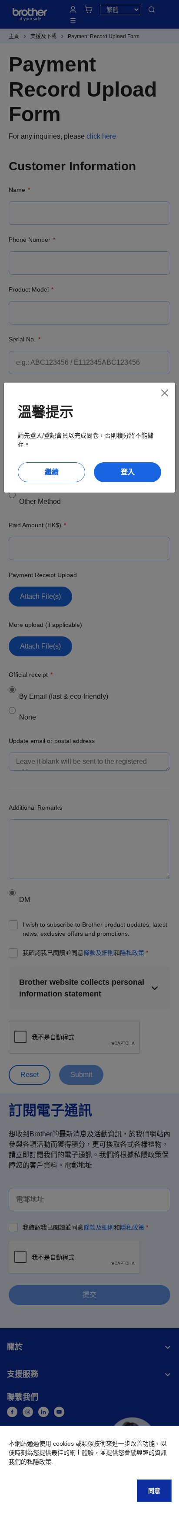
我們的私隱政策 (30, 1461)
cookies (63, 1443)
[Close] (165, 393)
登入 (128, 472)
